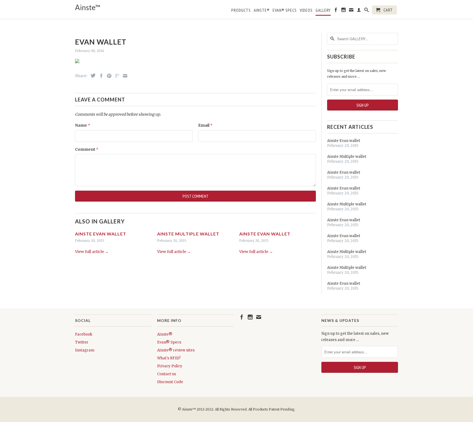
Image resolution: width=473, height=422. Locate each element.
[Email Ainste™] (351, 11)
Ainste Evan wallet (100, 233)
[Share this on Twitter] (92, 75)
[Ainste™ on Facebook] (336, 11)
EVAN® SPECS (285, 10)
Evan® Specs (169, 342)
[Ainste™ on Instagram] (343, 11)
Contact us (166, 374)
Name (82, 125)
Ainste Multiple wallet (188, 233)
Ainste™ (87, 7)
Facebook (83, 334)
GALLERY (323, 10)
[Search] (366, 11)
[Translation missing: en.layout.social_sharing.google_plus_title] (115, 76)
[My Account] (359, 11)
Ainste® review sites (176, 350)
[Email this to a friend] (123, 76)
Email (205, 125)
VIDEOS (306, 10)
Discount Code (170, 382)
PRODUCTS (241, 10)
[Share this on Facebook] (99, 76)
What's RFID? (169, 358)
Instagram (84, 350)
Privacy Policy (169, 366)
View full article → (92, 251)
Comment (86, 149)
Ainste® (262, 10)
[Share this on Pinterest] (107, 76)
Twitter (81, 342)
